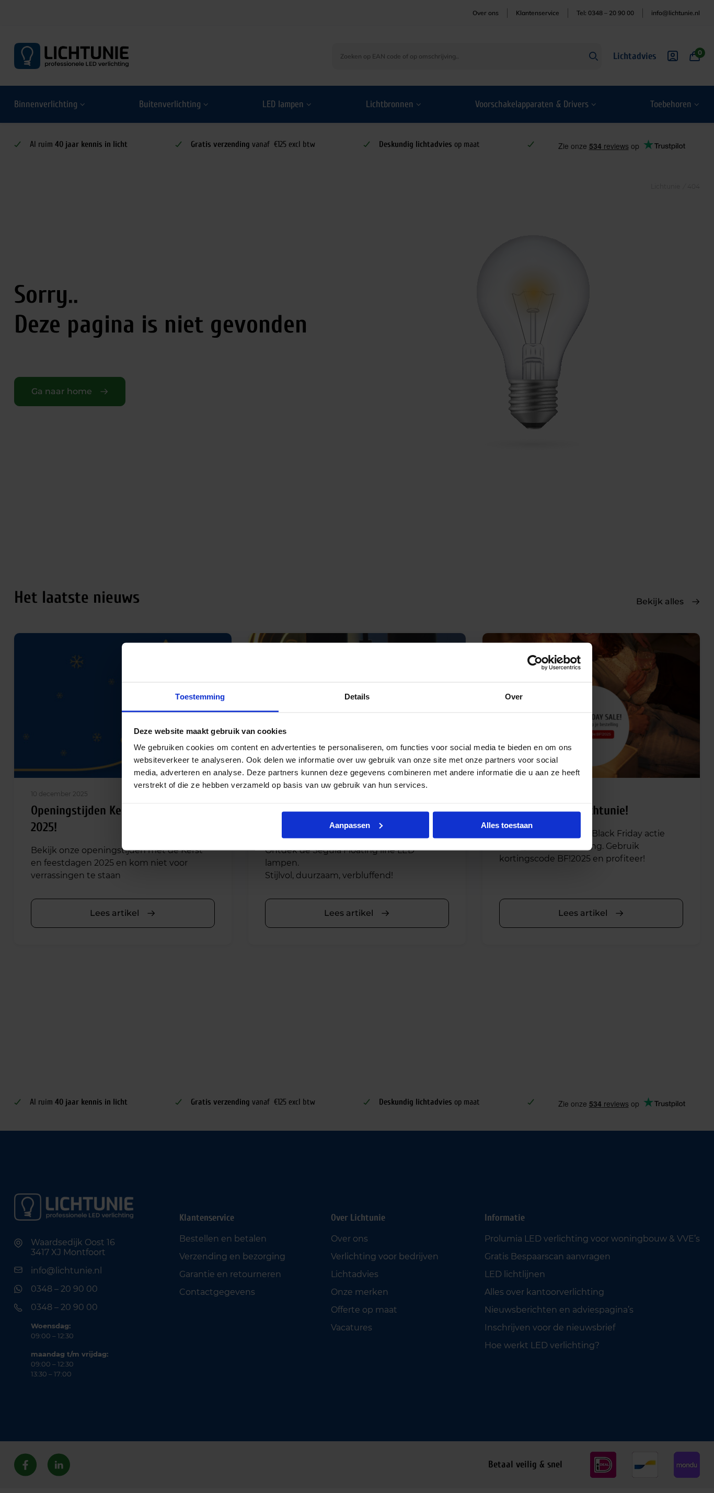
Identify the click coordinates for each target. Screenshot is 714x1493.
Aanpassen (349, 824)
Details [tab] (357, 696)
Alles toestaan (507, 824)
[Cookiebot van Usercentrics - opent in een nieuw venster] (535, 662)
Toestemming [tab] (200, 696)
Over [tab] (514, 696)
